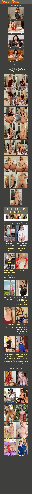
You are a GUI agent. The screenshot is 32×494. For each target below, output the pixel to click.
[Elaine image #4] (22, 105)
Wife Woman (22, 455)
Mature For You (10, 438)
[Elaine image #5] (10, 122)
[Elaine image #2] (22, 89)
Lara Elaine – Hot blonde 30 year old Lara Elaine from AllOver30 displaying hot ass (9, 274)
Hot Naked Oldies (10, 455)
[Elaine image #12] (22, 171)
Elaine (22, 270)
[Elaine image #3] (10, 105)
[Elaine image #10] (22, 155)
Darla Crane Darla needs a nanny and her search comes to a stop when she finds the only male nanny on (22, 329)
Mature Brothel (22, 421)
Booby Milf (22, 438)
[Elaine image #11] (10, 171)
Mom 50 (10, 404)
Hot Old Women (10, 421)
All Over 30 (18, 70)
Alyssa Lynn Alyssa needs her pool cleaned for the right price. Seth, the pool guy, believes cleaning (9, 357)
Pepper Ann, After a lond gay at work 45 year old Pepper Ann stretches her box (21, 301)
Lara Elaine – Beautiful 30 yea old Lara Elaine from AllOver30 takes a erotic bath (22, 246)
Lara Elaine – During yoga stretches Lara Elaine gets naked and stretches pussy (9, 246)
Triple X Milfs (22, 404)
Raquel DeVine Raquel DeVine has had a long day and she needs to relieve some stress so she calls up (22, 358)
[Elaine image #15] (16, 204)
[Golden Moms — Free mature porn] (10, 2)
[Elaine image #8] (22, 138)
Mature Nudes (10, 387)
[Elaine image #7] (10, 138)
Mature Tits (22, 387)
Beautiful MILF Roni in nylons (9, 298)
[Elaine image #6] (22, 122)
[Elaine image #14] (22, 187)
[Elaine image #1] (10, 89)
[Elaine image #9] (10, 155)
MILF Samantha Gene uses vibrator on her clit (9, 326)
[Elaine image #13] (10, 187)
